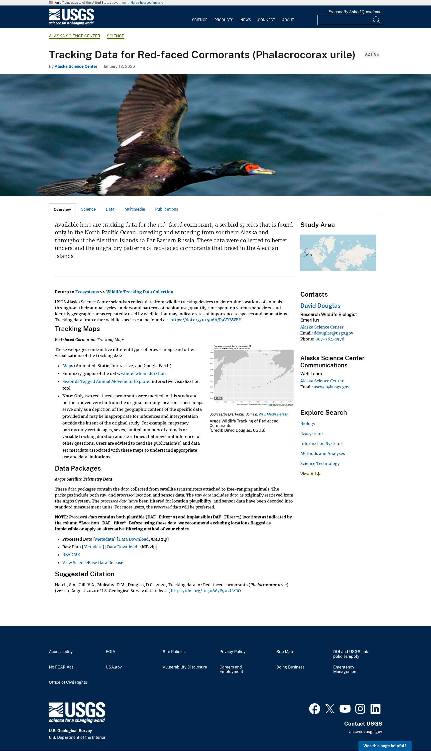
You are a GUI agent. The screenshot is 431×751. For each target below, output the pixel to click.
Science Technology (320, 463)
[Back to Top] (413, 733)
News (245, 20)
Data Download (133, 539)
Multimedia (134, 209)
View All (308, 474)
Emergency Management (345, 669)
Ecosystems (311, 433)
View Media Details (273, 414)
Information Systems (321, 443)
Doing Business (290, 667)
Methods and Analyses (322, 453)
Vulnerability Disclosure (185, 667)
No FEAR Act (61, 667)
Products (224, 20)
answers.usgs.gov (365, 731)
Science (200, 20)
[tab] (62, 209)
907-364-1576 (329, 338)
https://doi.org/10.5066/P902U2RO (206, 590)
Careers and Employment (231, 669)
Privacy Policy (232, 652)
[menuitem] (200, 16)
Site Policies (174, 652)
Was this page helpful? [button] (385, 746)
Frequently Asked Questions (354, 11)
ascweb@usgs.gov (331, 386)
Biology (307, 423)
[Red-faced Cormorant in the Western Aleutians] (215, 135)
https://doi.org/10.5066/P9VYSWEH (206, 319)
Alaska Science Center (74, 36)
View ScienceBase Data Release (92, 562)
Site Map (284, 652)
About (288, 20)
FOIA (110, 652)
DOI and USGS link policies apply (350, 654)
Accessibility (61, 652)
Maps (67, 365)
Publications (166, 209)
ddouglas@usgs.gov (333, 333)
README (71, 554)
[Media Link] (252, 376)
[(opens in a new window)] (314, 708)
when (140, 373)
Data (110, 209)
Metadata (104, 539)
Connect (266, 20)
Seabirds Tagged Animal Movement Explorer (106, 381)
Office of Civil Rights (68, 682)
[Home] (71, 24)
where (127, 373)
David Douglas (320, 305)
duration (157, 373)
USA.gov (114, 667)
